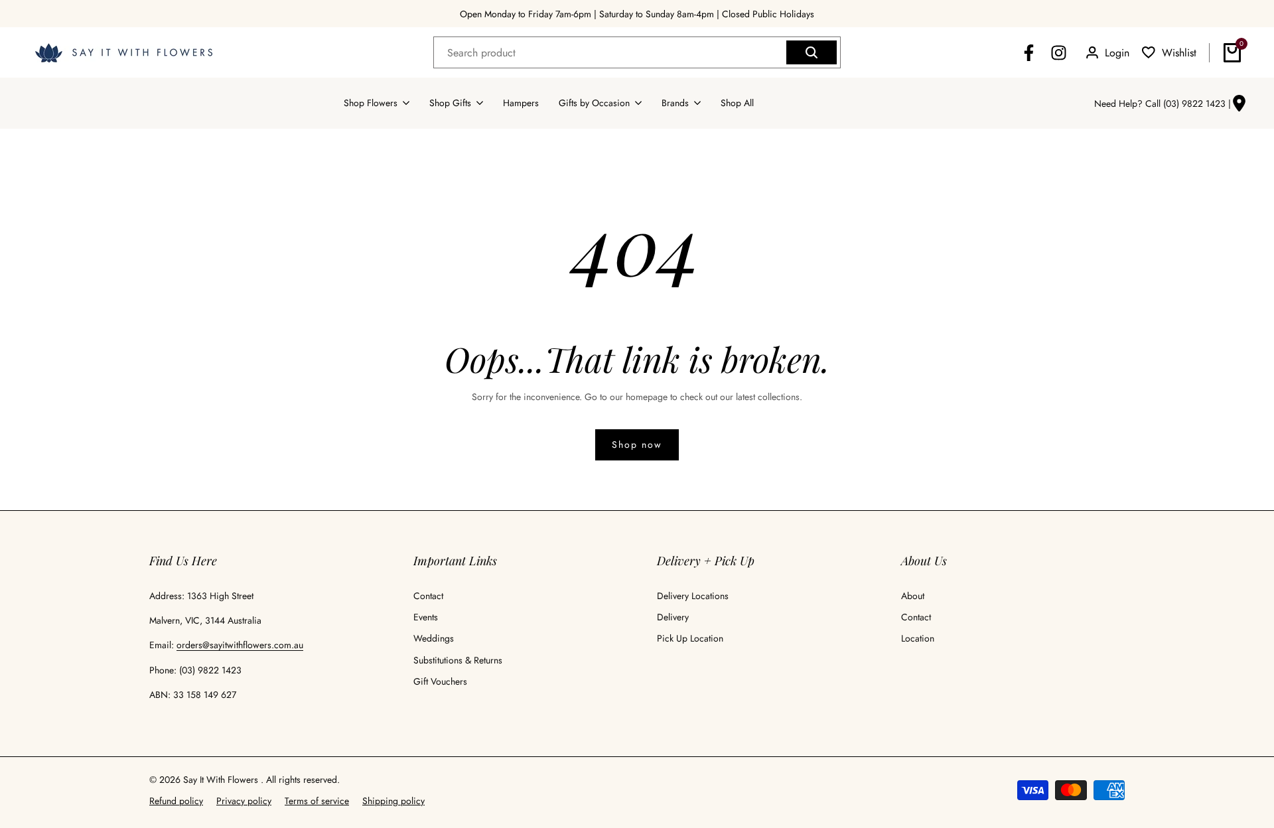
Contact (428, 595)
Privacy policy (243, 800)
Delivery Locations (693, 595)
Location (917, 638)
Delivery (673, 617)
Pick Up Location (690, 638)
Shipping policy (393, 800)
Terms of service (317, 800)
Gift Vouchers (440, 681)
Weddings (433, 638)
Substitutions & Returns (457, 660)
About (912, 595)
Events (425, 617)
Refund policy (176, 800)
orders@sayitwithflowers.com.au (240, 645)
